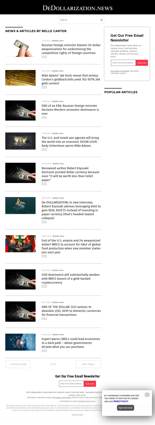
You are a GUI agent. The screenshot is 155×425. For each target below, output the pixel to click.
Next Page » (88, 364)
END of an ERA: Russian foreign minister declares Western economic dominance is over (70, 109)
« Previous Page (18, 364)
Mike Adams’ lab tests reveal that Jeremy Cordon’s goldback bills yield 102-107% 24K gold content (71, 79)
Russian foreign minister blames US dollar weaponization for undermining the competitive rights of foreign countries (71, 49)
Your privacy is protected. (119, 71)
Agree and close (125, 408)
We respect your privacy (62, 397)
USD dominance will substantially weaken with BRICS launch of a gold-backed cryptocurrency (71, 278)
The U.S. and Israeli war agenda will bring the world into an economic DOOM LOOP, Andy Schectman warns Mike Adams (70, 141)
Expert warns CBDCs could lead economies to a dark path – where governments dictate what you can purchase (71, 343)
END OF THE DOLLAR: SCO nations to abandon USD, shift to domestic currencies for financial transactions (71, 311)
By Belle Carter (58, 41)
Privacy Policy (77, 415)
